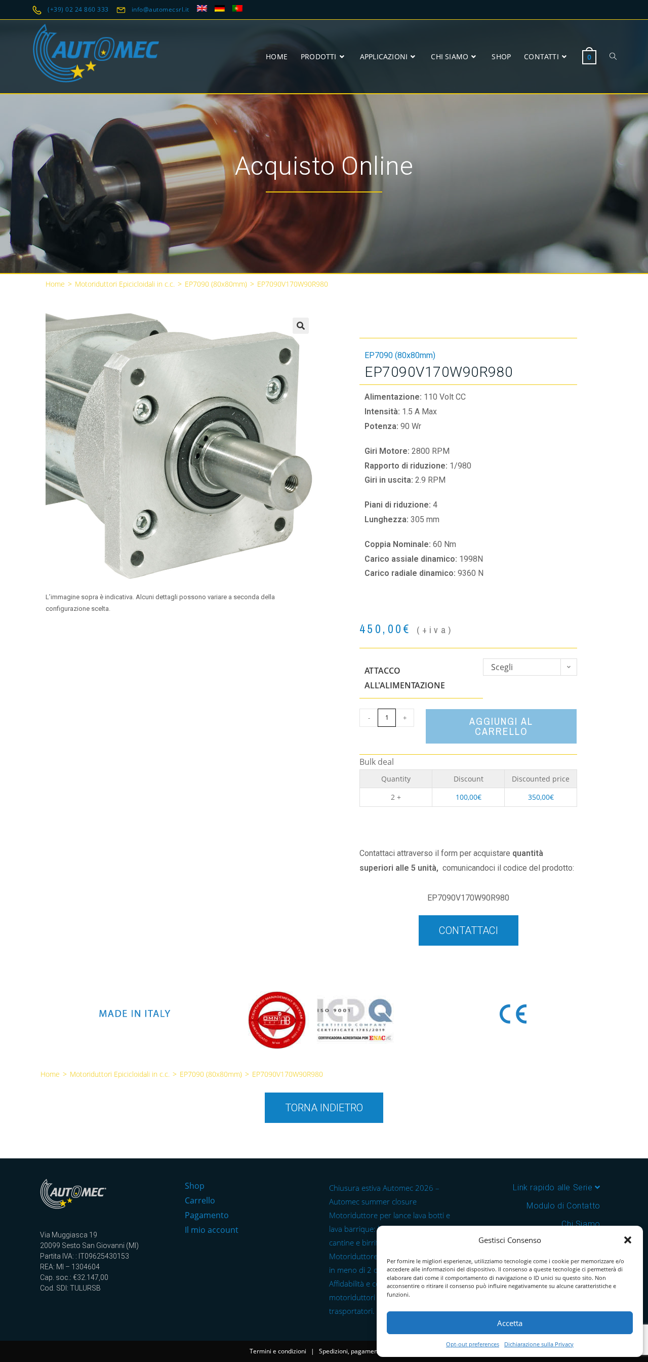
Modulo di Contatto (563, 1206)
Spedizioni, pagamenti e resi (358, 1351)
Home (55, 284)
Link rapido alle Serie (554, 1187)
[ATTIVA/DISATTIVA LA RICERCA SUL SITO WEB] (613, 56)
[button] (628, 1240)
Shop (195, 1185)
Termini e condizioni (278, 1351)
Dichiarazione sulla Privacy (539, 1344)
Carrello (200, 1200)
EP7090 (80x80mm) (216, 284)
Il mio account (211, 1229)
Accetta (509, 1323)
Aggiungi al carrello (501, 726)
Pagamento (207, 1215)
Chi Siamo (580, 1224)
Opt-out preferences (472, 1344)
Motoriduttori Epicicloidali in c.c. (125, 284)
